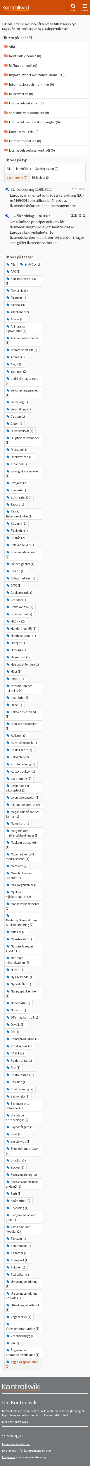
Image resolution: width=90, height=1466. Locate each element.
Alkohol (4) (18, 305)
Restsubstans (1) (22, 1075)
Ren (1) (15, 1068)
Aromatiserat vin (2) (24, 350)
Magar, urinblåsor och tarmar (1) (23, 814)
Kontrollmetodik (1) (24, 743)
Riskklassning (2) (22, 1089)
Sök (73, 10)
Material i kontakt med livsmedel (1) (20, 856)
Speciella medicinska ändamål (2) (22, 1184)
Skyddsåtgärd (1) (22, 1127)
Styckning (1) (19, 1208)
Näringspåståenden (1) (22, 993)
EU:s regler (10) (21, 497)
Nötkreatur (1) (20, 1003)
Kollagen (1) (19, 735)
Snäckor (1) (18, 1160)
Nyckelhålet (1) (21, 984)
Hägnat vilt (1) (20, 657)
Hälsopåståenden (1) (25, 664)
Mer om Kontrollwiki (15, 1422)
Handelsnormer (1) (23, 636)
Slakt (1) (16, 1134)
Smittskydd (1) (20, 1141)
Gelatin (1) (17, 571)
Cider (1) (16, 424)
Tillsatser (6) (19, 1253)
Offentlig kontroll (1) (24, 1017)
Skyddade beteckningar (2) (17, 1117)
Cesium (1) (18, 416)
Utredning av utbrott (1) (22, 1307)
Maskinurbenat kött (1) (22, 844)
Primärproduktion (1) (25, 1039)
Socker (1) (17, 1167)
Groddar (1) (18, 600)
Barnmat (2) (19, 371)
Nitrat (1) (17, 970)
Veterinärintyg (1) (23, 1336)
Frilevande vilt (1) (22, 545)
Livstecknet (9, 1451)
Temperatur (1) (21, 1246)
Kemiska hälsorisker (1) (22, 726)
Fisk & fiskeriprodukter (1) (19, 514)
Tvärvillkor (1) (20, 1274)
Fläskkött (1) (19, 531)
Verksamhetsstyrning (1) (22, 1329)
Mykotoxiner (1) (21, 939)
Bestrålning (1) (21, 409)
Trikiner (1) (18, 1267)
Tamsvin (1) (18, 1239)
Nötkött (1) (18, 1010)
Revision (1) (18, 1082)
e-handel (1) (19, 464)
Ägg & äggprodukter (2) (22, 1364)
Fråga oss (8, 1457)
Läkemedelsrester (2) (25, 805)
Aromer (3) (18, 357)
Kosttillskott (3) (21, 750)
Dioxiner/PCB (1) (22, 431)
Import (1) (17, 679)
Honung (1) (18, 650)
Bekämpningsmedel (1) (22, 392)
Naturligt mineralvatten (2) (17, 960)
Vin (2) (15, 1343)
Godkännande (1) (22, 593)
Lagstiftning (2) (17, 178)
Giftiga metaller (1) (23, 578)
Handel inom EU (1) (23, 628)
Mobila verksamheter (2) (22, 906)
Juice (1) (16, 705)
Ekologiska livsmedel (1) (22, 473)
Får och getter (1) (22, 564)
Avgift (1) (16, 364)
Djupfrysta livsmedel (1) (22, 440)
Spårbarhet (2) (20, 1201)
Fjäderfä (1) (18, 523)
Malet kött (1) (20, 824)
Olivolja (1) (17, 1025)
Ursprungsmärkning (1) (22, 1284)
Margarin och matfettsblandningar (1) (22, 833)
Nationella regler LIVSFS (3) (19, 948)
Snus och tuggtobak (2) (22, 1150)
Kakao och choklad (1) (21, 714)
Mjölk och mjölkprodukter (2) (18, 894)
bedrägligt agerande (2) (22, 381)
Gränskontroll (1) (22, 607)
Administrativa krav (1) (21, 281)
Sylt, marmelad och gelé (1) (21, 1217)
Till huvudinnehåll (16, 7)
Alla (9, 169)
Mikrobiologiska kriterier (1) (19, 875)
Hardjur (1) (18, 643)
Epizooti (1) (18, 490)
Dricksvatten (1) (22, 457)
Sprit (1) (16, 1194)
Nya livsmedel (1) (22, 977)
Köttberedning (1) (23, 764)
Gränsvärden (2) (21, 614)
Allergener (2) (20, 312)
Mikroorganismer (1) (24, 885)
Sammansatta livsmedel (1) (17, 1105)
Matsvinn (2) (19, 866)
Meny (84, 10)
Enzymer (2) (19, 483)
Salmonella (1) (20, 1096)
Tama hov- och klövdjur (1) (18, 1229)
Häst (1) (16, 671)
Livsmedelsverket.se (16, 1444)
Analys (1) (17, 319)
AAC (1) (15, 271)
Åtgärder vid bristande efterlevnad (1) (22, 1352)
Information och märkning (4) (19, 688)
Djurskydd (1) (20, 450)
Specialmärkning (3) (24, 1175)
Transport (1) (19, 1260)
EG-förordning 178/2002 (30, 215)
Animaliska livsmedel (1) (22, 340)
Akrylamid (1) (19, 290)
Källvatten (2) (20, 757)
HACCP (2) (18, 621)
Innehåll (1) (23, 169)
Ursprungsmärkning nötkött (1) (22, 1295)
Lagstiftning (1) (21, 779)
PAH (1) (16, 1032)
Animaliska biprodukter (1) (16, 328)
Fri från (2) (18, 538)
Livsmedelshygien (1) (25, 797)
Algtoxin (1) (18, 298)
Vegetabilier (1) (21, 1317)
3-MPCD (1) (32, 264)
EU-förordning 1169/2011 (31, 189)
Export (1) (17, 504)
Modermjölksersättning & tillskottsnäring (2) (22, 922)
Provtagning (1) (21, 1046)
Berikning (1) (19, 402)
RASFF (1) (17, 1053)
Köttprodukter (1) (23, 771)
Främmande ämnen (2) (21, 554)
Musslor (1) (18, 932)
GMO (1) (16, 585)
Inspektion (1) (20, 698)
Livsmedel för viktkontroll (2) (17, 788)
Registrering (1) (21, 1060)
